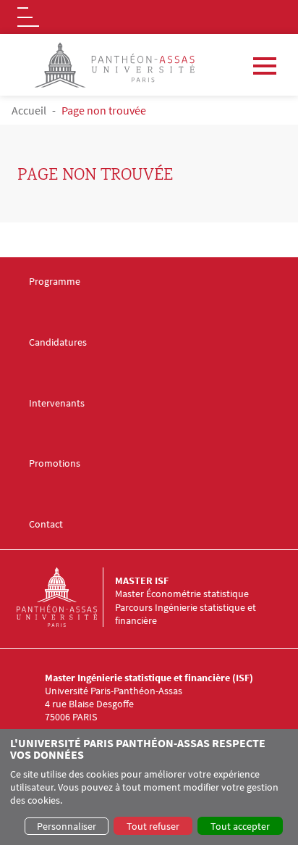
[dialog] (149, 787)
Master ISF (142, 580)
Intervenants (57, 403)
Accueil (29, 110)
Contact (46, 524)
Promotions (54, 463)
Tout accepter (240, 826)
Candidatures (58, 342)
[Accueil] (66, 597)
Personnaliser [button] (66, 826)
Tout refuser (153, 826)
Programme (54, 281)
